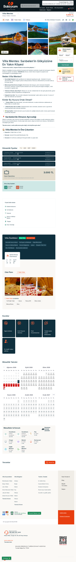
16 (26, 380)
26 (9, 384)
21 (21, 384)
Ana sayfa (42, 7)
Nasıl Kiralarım (66, 476)
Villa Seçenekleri (58, 7)
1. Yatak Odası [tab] (21, 272)
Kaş (15, 489)
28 (13, 384)
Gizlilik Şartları (63, 513)
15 (24, 380)
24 (4, 384)
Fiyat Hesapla (65, 65)
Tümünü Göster (6, 498)
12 (33, 376)
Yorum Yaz (51, 462)
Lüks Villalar (5, 486)
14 (21, 380)
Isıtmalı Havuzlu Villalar (7, 495)
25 (6, 384)
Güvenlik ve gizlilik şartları (44, 492)
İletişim (63, 489)
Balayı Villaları (5, 484)
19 (33, 380)
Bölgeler (49, 10)
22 (24, 384)
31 (4, 388)
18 (31, 380)
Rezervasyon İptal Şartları (44, 489)
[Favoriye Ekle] (18, 13)
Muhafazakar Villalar (7, 481)
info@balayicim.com (13, 533)
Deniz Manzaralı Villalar (8, 489)
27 (11, 384)
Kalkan (16, 486)
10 (28, 376)
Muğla (15, 484)
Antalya (16, 481)
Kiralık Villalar (49, 7)
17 (28, 380)
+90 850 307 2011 (15, 532)
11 (31, 376)
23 (18, 381)
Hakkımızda (43, 10)
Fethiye (16, 492)
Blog (63, 480)
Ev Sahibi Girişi (41, 481)
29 (16, 384)
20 (36, 380)
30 (18, 384)
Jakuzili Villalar (6, 492)
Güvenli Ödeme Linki (34, 513)
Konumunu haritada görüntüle (47, 429)
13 (36, 376)
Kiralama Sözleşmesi (43, 486)
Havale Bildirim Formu (43, 484)
